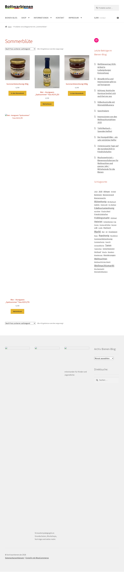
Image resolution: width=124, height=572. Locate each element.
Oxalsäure (112, 232)
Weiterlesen (47, 104)
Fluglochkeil (105, 211)
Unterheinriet (109, 248)
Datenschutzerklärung (14, 558)
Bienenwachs (100, 198)
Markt (97, 231)
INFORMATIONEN (41, 17)
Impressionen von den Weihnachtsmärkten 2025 (107, 119)
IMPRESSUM (74, 17)
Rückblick (114, 236)
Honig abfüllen (105, 225)
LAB (95, 228)
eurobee (97, 211)
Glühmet (114, 218)
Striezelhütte (99, 246)
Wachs (104, 252)
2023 (96, 192)
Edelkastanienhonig (104, 208)
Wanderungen (109, 255)
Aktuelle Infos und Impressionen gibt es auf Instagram (106, 81)
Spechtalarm (103, 111)
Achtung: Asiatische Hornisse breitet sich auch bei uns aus (106, 93)
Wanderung (98, 255)
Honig (96, 225)
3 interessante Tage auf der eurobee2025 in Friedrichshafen (108, 149)
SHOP (23, 17)
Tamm (108, 245)
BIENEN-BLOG (11, 17)
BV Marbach (112, 202)
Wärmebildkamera (100, 272)
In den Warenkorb (17, 93)
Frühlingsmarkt (102, 217)
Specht (108, 242)
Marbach (107, 228)
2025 (100, 191)
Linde (100, 228)
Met (103, 232)
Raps (96, 236)
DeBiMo (97, 205)
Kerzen (113, 225)
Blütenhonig (100, 201)
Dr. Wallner (112, 205)
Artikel (113, 192)
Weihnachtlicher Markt (102, 262)
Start (10, 27)
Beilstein (98, 195)
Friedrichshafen (101, 214)
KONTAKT (60, 17)
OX (107, 232)
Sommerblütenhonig (103, 239)
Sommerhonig (99, 242)
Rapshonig (104, 235)
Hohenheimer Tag (109, 222)
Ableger (106, 191)
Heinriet (98, 221)
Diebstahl (104, 205)
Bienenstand (108, 195)
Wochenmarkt (99, 269)
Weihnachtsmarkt (104, 265)
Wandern (111, 252)
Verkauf (97, 252)
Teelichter (98, 249)
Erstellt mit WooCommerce (37, 558)
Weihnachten (100, 258)
